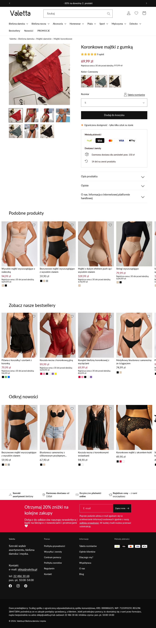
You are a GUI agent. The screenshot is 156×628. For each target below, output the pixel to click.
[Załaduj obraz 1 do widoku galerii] (16, 115)
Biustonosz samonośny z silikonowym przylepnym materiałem (52, 454)
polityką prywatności (89, 523)
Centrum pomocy (52, 557)
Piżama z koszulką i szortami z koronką (17, 362)
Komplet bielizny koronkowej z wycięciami (93, 362)
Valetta (12, 38)
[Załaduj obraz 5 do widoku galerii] (16, 131)
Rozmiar (85, 94)
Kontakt (48, 574)
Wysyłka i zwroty (53, 551)
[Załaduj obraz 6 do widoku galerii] (32, 131)
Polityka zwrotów (53, 562)
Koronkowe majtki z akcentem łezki (134, 452)
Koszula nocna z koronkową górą (56, 360)
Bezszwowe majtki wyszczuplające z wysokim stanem (57, 270)
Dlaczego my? (86, 557)
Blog (81, 574)
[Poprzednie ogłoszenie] (9, 3)
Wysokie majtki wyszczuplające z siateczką (18, 270)
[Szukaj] (109, 14)
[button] (18, 23)
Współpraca (85, 562)
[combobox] (78, 14)
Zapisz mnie (120, 508)
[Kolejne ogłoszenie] (146, 3)
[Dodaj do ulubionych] (33, 225)
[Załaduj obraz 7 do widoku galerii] (47, 131)
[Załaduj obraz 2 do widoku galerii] (32, 115)
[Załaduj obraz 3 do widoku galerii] (47, 115)
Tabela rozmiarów (136, 94)
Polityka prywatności (54, 546)
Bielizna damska (26, 38)
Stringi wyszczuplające (127, 268)
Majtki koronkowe (63, 38)
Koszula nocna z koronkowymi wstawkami (93, 454)
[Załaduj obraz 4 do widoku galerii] (63, 115)
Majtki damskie (43, 38)
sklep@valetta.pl (27, 569)
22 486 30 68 (21, 576)
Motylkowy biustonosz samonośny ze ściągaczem (134, 362)
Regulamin (49, 568)
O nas (82, 568)
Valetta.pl (21, 621)
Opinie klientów (87, 551)
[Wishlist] (136, 13)
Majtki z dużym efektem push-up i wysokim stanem (95, 270)
